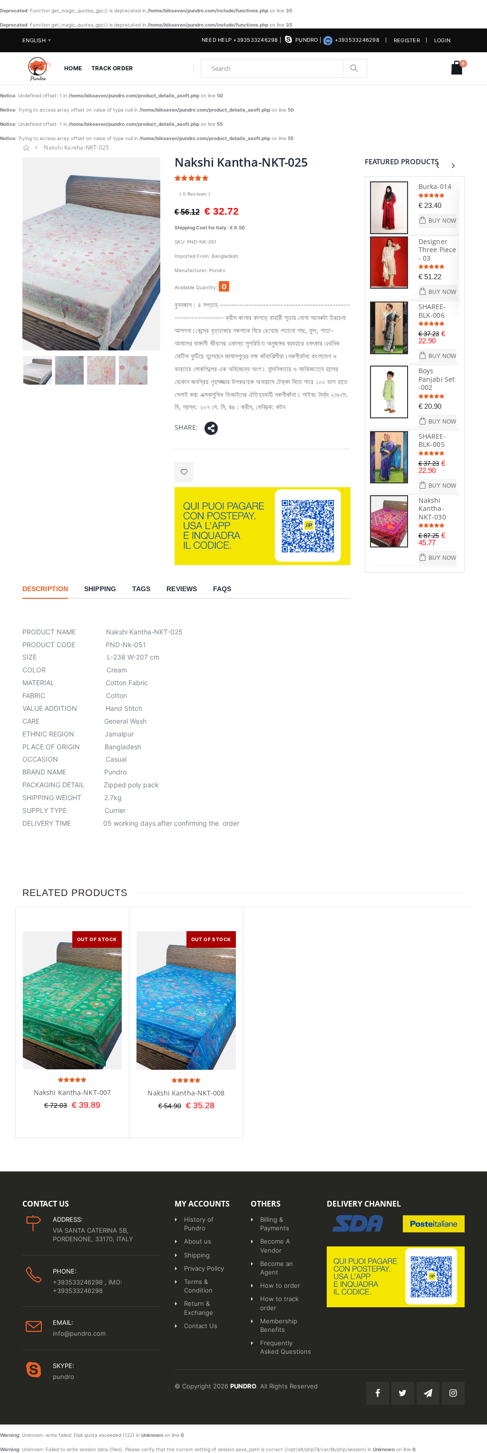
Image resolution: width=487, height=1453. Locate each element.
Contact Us (200, 1326)
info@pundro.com (79, 1333)
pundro (306, 40)
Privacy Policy (204, 1268)
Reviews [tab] (181, 589)
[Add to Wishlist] (184, 472)
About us (197, 1241)
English (34, 40)
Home (72, 68)
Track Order (112, 68)
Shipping (197, 1255)
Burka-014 (435, 186)
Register (407, 40)
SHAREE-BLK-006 (432, 311)
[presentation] (438, 165)
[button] (457, 68)
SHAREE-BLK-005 (432, 440)
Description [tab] (45, 589)
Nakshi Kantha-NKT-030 (432, 508)
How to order (280, 1285)
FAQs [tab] (222, 589)
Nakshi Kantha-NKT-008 (185, 1092)
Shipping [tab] (100, 589)
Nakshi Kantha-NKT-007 (72, 1092)
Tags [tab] (141, 589)
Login (442, 40)
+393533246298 (356, 40)
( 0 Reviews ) (194, 194)
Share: (186, 427)
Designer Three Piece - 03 (437, 250)
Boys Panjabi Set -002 (437, 379)
